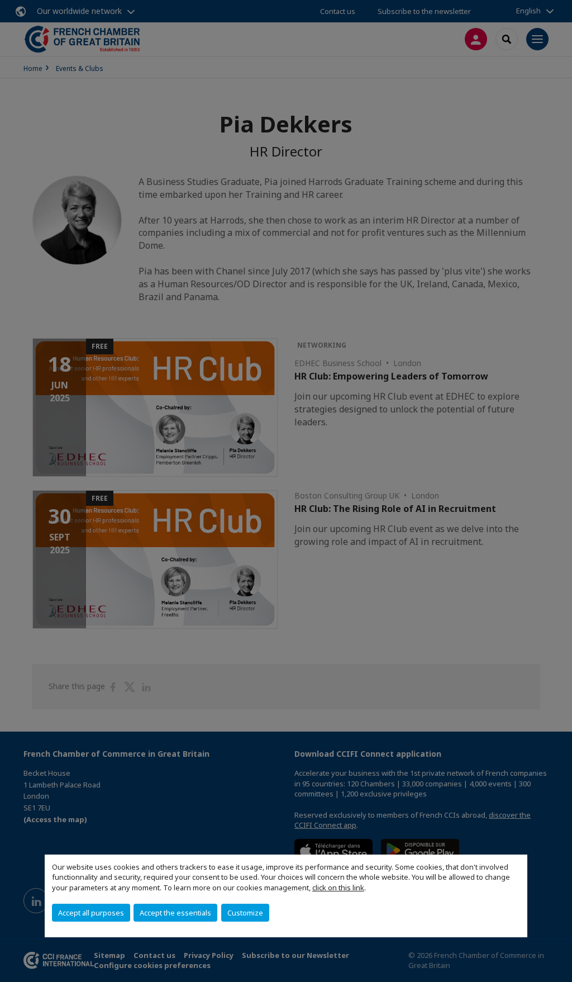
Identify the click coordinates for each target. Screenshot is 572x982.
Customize (245, 913)
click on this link (338, 888)
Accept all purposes (91, 913)
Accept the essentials (175, 913)
